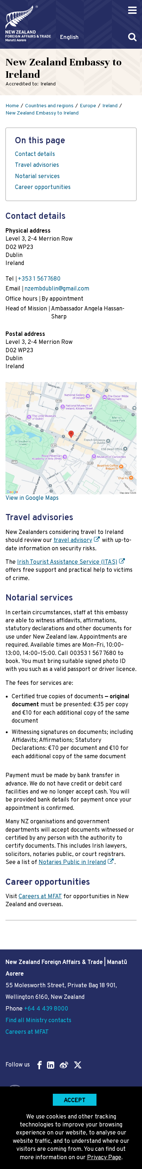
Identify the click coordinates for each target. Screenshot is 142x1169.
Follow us (17, 1065)
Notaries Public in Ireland (72, 862)
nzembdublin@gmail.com (56, 289)
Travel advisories (37, 165)
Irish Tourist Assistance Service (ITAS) (67, 562)
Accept (75, 1100)
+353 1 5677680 (39, 279)
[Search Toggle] (132, 36)
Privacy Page (104, 1157)
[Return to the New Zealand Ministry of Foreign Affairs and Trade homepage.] (28, 23)
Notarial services (37, 176)
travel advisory (73, 540)
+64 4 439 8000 (46, 1009)
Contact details (35, 154)
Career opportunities (43, 187)
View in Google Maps (32, 498)
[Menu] (132, 10)
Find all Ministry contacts (38, 1020)
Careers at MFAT (40, 896)
